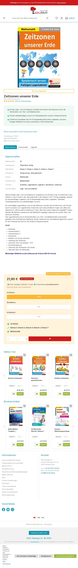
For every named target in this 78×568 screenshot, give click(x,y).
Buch (39, 297)
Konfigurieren (46, 556)
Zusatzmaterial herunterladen (12, 463)
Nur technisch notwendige (26, 556)
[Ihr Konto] (61, 18)
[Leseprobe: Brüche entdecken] (14, 393)
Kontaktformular (8, 469)
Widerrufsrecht (7, 475)
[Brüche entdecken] (16, 365)
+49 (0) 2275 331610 (51, 468)
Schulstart (5, 483)
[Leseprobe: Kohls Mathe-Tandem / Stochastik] (14, 444)
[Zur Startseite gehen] (39, 10)
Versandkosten (35, 541)
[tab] (10, 147)
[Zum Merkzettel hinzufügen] (24, 355)
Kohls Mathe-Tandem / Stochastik (13, 430)
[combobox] (28, 18)
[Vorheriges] (4, 376)
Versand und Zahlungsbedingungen (14, 472)
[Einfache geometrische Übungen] (39, 365)
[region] (39, 2)
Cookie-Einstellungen (9, 480)
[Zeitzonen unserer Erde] (39, 57)
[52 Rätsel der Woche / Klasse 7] (39, 416)
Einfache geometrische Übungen (36, 379)
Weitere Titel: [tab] (10, 352)
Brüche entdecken (15, 378)
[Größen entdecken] (62, 365)
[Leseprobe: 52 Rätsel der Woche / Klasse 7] (37, 444)
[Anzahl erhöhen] (26, 338)
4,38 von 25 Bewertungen (23, 101)
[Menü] (4, 18)
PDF (39, 307)
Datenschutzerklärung (34, 524)
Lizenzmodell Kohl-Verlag (11, 460)
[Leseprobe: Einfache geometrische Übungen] (37, 393)
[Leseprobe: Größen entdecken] (60, 393)
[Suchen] (47, 18)
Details (20, 393)
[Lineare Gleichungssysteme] (62, 416)
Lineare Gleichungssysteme (61, 430)
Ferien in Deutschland (10, 492)
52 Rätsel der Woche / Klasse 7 (37, 430)
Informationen (9, 455)
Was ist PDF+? (7, 466)
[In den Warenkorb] (50, 338)
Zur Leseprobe (40, 91)
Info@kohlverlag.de (48, 473)
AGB (3, 478)
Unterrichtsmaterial (9, 486)
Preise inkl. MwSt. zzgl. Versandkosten (19, 287)
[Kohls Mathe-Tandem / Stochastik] (16, 416)
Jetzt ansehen (61, 3)
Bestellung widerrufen (39, 533)
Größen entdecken (61, 378)
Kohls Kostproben (8, 495)
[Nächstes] (73, 376)
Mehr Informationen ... (6, 564)
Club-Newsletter (8, 489)
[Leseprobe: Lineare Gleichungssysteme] (60, 444)
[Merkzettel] (56, 18)
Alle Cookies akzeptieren (65, 556)
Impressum (48, 524)
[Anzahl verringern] (8, 338)
